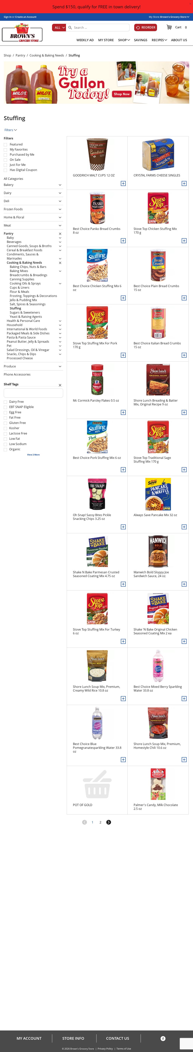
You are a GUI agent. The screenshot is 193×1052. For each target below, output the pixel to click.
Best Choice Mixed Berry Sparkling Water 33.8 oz (158, 689)
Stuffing (74, 55)
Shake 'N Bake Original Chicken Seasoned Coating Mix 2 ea (155, 631)
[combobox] (59, 27)
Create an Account (25, 17)
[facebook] (163, 1039)
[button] (174, 17)
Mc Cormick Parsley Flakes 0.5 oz (96, 400)
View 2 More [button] (33, 454)
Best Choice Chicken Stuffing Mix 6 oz (97, 288)
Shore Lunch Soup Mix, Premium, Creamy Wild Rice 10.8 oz (96, 689)
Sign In (7, 17)
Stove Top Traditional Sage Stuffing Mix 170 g (152, 460)
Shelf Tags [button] (11, 384)
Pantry (20, 55)
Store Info (73, 1038)
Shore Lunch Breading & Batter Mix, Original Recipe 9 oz (156, 402)
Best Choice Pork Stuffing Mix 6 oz (97, 458)
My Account (29, 1038)
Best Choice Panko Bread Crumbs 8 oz (96, 231)
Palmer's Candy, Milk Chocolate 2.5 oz (156, 807)
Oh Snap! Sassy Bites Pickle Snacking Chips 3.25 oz (92, 517)
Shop (7, 55)
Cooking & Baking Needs (47, 55)
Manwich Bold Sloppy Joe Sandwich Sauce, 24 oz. (151, 574)
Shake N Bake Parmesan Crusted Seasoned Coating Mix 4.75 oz (96, 574)
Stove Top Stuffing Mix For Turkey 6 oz (96, 631)
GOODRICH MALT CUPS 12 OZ (94, 175)
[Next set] (108, 822)
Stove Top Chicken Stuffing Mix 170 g (155, 231)
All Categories (13, 179)
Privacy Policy (105, 1048)
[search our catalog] (70, 27)
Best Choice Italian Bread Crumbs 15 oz (157, 345)
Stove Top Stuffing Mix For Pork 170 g (95, 345)
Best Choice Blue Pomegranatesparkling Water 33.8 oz (97, 748)
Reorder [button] (148, 27)
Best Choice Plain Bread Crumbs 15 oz (156, 288)
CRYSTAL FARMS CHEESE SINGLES (157, 175)
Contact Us (117, 1038)
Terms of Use (123, 1048)
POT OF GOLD (82, 805)
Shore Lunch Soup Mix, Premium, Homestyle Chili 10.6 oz (157, 746)
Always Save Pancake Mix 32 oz (155, 515)
